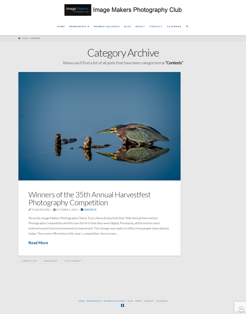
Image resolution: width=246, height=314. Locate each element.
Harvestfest (50, 261)
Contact (149, 301)
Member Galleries (115, 301)
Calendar (162, 301)
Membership (94, 301)
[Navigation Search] (187, 26)
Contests (89, 209)
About (139, 301)
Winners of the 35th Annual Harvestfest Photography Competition (89, 198)
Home (81, 301)
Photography (73, 261)
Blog (130, 301)
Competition (29, 261)
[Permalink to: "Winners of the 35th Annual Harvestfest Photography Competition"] (99, 126)
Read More (38, 242)
